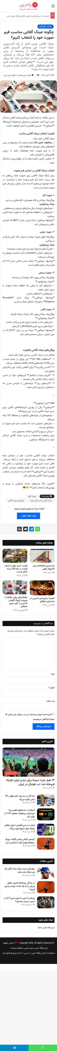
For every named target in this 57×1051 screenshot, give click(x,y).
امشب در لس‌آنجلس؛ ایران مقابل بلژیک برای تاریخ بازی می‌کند (20, 826)
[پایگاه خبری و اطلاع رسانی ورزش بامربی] (28, 6)
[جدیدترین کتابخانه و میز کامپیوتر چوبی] (42, 556)
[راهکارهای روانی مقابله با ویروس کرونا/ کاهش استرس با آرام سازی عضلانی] (15, 587)
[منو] (53, 7)
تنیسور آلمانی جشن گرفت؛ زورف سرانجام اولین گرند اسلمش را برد (20, 841)
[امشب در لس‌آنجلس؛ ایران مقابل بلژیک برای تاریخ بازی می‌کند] (45, 829)
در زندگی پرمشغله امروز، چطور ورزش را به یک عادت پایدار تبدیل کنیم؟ (20, 886)
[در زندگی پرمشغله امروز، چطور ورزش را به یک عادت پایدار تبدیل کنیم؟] (45, 887)
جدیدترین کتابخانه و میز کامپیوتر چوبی (43, 567)
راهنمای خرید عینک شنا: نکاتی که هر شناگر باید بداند (20, 870)
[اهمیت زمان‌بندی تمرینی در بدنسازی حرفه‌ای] (42, 587)
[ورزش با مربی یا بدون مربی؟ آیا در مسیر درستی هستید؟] (45, 902)
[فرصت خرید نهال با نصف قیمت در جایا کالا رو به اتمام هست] (15, 556)
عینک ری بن (27, 330)
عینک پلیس (30, 220)
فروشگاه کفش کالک (45, 927)
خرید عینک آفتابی (39, 355)
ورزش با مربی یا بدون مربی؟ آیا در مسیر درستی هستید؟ (19, 899)
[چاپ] (19, 529)
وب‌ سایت (50, 701)
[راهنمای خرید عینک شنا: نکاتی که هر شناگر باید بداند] (45, 873)
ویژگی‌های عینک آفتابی (16, 500)
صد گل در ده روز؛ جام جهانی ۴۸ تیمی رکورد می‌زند (20, 797)
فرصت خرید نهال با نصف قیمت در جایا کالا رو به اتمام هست (16, 568)
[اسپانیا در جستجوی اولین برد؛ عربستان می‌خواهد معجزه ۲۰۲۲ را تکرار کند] (45, 814)
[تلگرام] (31, 529)
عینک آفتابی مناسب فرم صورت (41, 500)
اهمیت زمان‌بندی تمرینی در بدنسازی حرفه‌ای (42, 600)
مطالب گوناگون (45, 26)
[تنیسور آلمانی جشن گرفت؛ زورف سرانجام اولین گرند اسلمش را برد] (45, 844)
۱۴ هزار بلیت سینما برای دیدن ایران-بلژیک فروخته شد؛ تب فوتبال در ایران (30, 782)
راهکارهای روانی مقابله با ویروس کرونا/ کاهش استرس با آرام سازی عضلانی (16, 602)
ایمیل (51, 687)
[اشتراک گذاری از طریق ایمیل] (25, 529)
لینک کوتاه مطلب (28, 516)
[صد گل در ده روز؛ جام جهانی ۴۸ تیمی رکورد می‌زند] (45, 800)
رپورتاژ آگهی (32, 496)
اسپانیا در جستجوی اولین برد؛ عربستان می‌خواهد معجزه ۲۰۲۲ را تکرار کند (19, 813)
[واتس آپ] (37, 529)
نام (52, 674)
